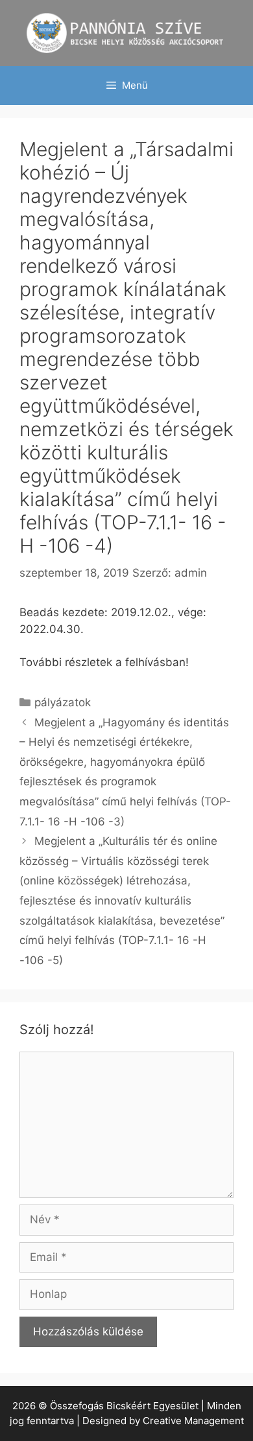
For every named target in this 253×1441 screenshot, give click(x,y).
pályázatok (62, 702)
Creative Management (193, 1420)
